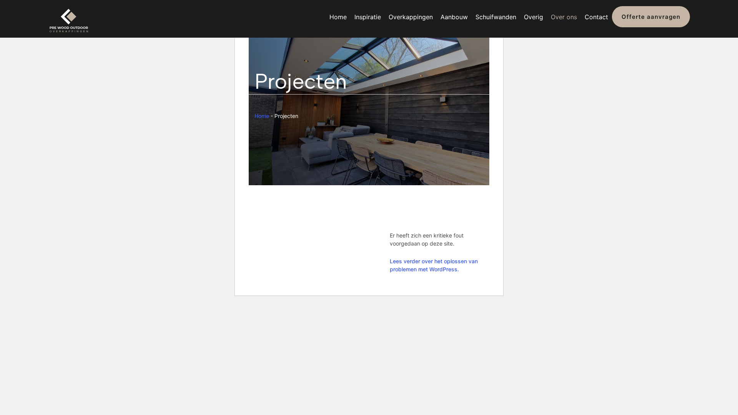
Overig (533, 17)
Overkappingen (411, 17)
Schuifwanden (495, 17)
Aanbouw (454, 17)
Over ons (564, 17)
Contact (596, 17)
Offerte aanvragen (651, 16)
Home (338, 17)
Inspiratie (367, 17)
